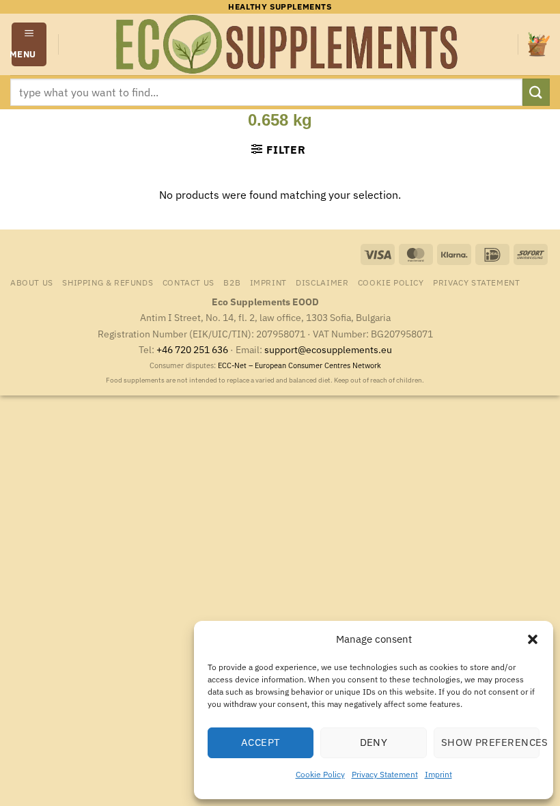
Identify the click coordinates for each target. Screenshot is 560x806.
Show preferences (490, 742)
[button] (533, 639)
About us (31, 282)
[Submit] (536, 92)
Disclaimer (322, 282)
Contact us (188, 282)
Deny (374, 742)
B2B (231, 282)
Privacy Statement (385, 774)
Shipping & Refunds (107, 282)
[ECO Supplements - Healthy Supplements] (288, 44)
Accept (261, 742)
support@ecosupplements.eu (328, 349)
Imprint (438, 774)
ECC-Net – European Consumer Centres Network (299, 365)
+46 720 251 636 (192, 349)
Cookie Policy (320, 774)
